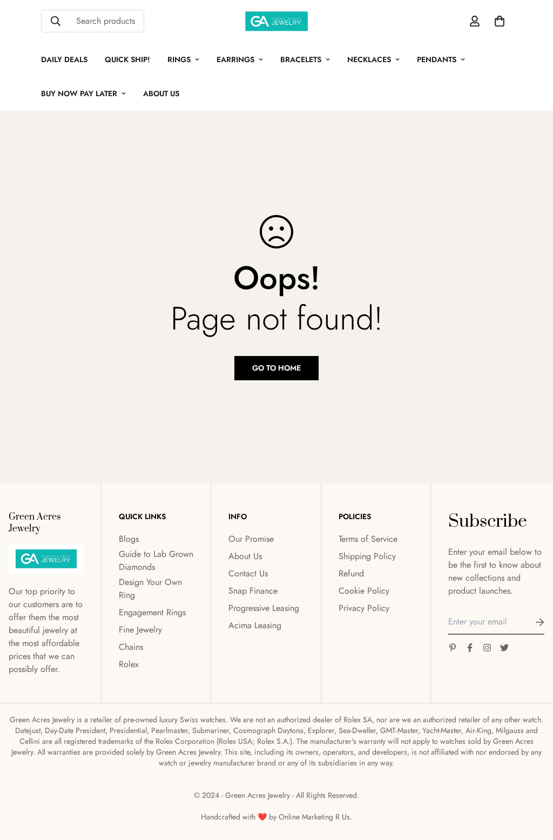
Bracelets (300, 59)
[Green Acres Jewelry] (276, 21)
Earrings (235, 59)
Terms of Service (368, 539)
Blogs (129, 539)
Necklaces (369, 59)
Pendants (436, 59)
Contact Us (248, 573)
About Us (161, 93)
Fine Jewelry (140, 629)
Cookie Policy (364, 590)
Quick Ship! (127, 59)
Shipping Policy (367, 556)
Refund (351, 573)
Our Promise (251, 539)
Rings (179, 59)
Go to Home (276, 367)
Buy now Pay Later (79, 93)
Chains (131, 647)
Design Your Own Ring (150, 588)
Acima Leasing (254, 625)
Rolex (129, 664)
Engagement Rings (152, 612)
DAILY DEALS (64, 59)
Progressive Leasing (263, 608)
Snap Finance (253, 590)
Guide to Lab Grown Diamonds (156, 560)
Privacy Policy (364, 608)
